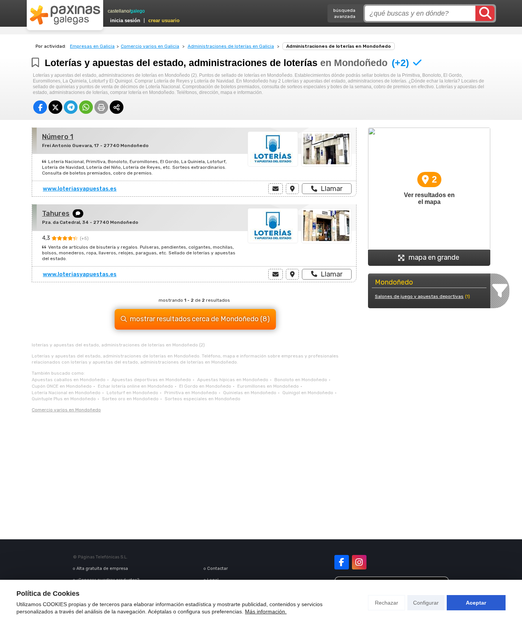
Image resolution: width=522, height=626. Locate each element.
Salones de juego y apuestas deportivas (419, 296)
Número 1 (57, 137)
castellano (118, 11)
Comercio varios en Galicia (150, 46)
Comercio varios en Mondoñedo (66, 409)
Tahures (56, 213)
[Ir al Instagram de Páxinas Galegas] (359, 562)
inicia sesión (125, 20)
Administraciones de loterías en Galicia (231, 46)
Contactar (217, 568)
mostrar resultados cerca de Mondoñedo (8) (200, 319)
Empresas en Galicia (92, 46)
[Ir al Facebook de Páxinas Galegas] (341, 562)
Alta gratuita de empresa (102, 568)
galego (137, 11)
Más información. (266, 611)
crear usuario (164, 20)
